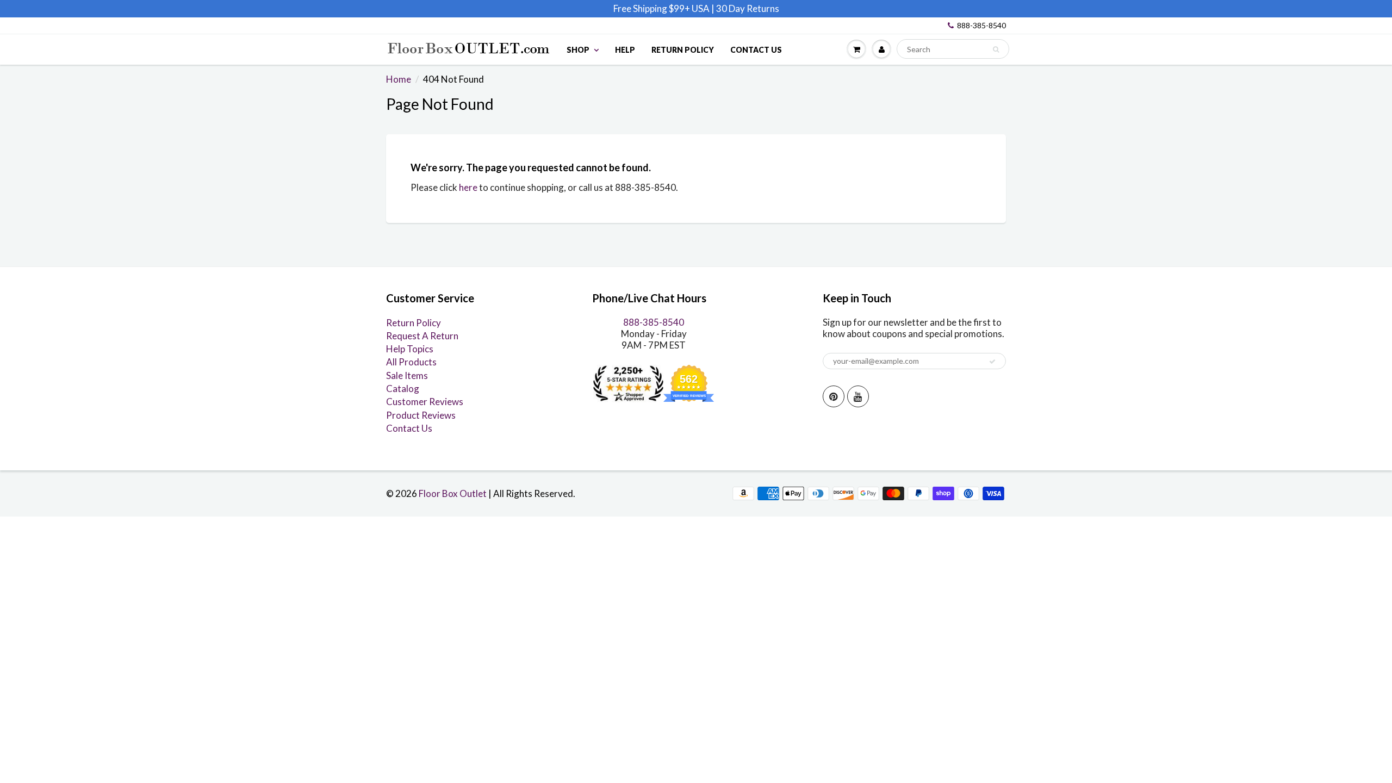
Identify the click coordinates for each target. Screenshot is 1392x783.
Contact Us (756, 49)
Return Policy (682, 49)
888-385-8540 (981, 25)
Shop (578, 49)
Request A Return (422, 335)
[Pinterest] (833, 396)
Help (625, 49)
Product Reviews (421, 415)
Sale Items (407, 375)
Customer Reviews (424, 401)
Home (398, 79)
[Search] (995, 49)
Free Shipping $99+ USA (661, 8)
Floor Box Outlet (453, 493)
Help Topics (409, 349)
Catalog (402, 388)
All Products (411, 362)
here (468, 187)
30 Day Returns (747, 8)
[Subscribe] (992, 361)
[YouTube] (858, 396)
